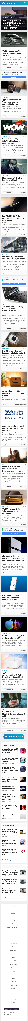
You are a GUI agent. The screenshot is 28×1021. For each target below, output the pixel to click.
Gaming (13, 967)
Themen (13, 910)
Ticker (13, 947)
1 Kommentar (8, 67)
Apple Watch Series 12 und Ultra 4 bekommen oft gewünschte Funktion (12, 102)
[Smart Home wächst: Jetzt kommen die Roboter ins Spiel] (14, 339)
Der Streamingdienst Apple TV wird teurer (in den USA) (13, 637)
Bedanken (13, 924)
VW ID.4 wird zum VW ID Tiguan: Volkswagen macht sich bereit (12, 53)
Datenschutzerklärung (13, 927)
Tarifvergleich (13, 950)
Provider (13, 981)
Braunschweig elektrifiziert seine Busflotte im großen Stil (13, 258)
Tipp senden (13, 917)
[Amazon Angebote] (14, 379)
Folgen (13, 920)
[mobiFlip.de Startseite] (9, 3)
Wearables (13, 971)
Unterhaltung (13, 985)
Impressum (13, 931)
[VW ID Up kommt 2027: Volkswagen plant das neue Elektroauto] (14, 497)
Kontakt (13, 913)
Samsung (13, 999)
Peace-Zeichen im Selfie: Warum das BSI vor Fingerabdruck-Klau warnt (12, 469)
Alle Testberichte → (8, 898)
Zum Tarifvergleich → (8, 860)
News (13, 940)
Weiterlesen (23, 67)
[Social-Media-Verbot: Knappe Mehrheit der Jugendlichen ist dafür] (14, 700)
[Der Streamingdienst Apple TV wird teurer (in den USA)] (14, 624)
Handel (13, 978)
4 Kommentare (9, 486)
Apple (13, 995)
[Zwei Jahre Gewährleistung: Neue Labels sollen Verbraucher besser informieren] (14, 295)
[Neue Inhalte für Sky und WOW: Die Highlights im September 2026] (14, 127)
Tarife (13, 954)
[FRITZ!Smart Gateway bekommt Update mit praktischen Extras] (14, 584)
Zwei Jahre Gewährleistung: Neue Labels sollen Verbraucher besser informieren (12, 309)
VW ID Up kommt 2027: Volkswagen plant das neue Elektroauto (12, 511)
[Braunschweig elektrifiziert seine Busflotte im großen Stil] (14, 245)
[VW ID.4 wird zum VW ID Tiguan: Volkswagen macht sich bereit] (14, 39)
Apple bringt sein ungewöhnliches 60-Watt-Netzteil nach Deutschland (12, 675)
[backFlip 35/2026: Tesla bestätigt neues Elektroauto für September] (14, 204)
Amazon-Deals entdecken (19, 404)
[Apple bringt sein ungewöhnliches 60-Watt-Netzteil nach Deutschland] (14, 661)
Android (13, 992)
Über (13, 906)
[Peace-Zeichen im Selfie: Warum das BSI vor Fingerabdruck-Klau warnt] (14, 455)
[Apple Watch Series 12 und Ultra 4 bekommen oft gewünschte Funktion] (14, 88)
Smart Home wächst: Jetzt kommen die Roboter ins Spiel (13, 352)
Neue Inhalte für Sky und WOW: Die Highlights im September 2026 (11, 141)
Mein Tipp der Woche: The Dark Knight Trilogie (12, 179)
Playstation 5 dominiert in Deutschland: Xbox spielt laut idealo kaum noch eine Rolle (13, 558)
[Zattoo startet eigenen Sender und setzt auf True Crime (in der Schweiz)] (14, 414)
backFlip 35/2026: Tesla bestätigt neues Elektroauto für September (13, 218)
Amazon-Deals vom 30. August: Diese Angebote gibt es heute (13, 393)
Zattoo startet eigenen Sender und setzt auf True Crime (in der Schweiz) (13, 428)
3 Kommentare (9, 273)
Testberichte (13, 943)
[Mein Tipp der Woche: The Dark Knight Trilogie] (14, 166)
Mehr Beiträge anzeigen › (14, 736)
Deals (13, 957)
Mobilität (13, 961)
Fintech (13, 974)
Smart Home (13, 964)
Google (13, 1002)
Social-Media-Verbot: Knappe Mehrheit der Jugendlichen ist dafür (13, 714)
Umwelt (13, 988)
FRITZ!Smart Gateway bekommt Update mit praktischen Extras (10, 597)
